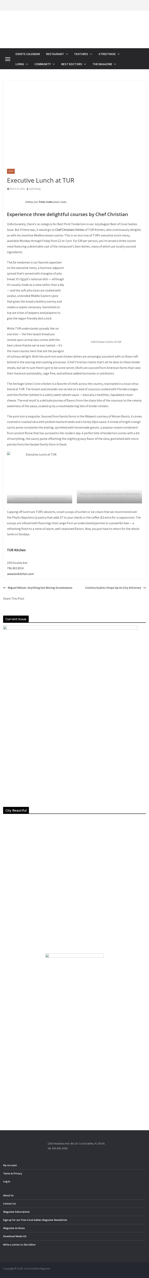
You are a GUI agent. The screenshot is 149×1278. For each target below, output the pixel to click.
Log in (6, 1181)
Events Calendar (28, 54)
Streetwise (107, 54)
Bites (11, 171)
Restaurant (55, 54)
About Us (8, 1195)
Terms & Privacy (12, 1173)
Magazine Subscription (16, 1211)
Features (81, 54)
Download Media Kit (15, 1236)
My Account (10, 1165)
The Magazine (102, 64)
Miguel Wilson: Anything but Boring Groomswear (40, 588)
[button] (66, 54)
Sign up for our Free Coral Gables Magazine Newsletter (35, 1220)
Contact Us (9, 1203)
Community (43, 64)
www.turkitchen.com (20, 574)
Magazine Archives (14, 1228)
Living (20, 64)
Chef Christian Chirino (69, 230)
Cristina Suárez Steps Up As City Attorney (113, 588)
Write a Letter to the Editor (19, 1244)
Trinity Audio (45, 202)
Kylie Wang (34, 188)
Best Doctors (71, 64)
